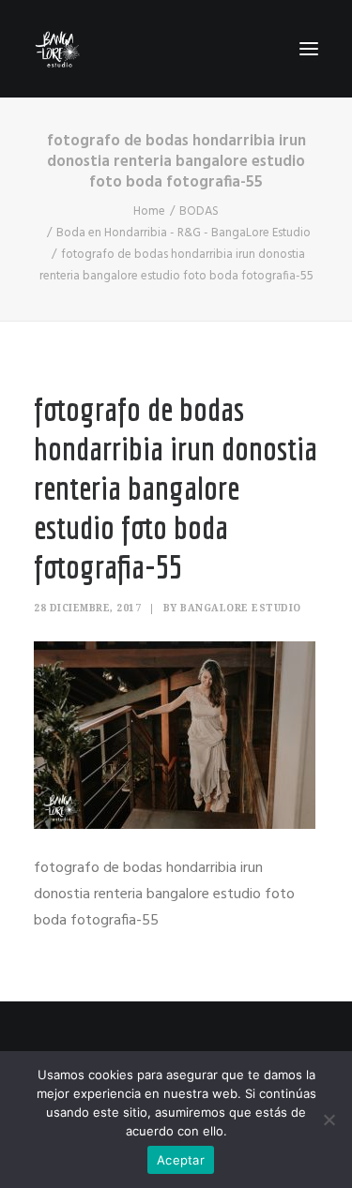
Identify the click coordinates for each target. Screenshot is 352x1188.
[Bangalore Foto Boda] (58, 48)
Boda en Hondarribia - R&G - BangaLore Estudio (183, 233)
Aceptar (181, 1159)
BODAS (199, 211)
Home (149, 211)
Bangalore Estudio (240, 608)
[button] (309, 49)
